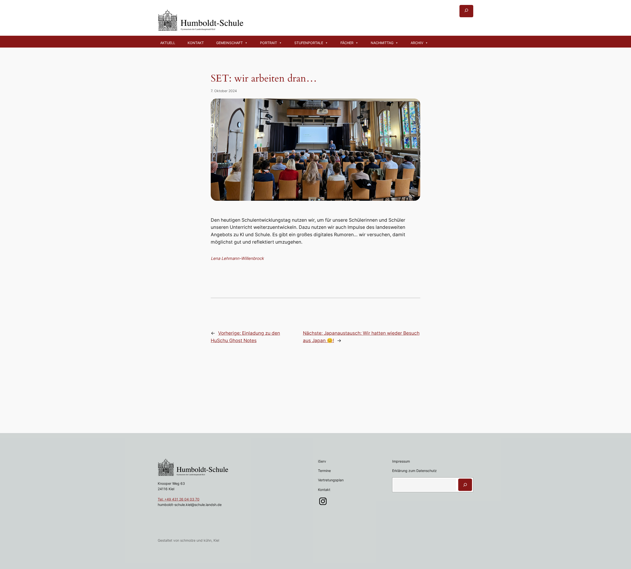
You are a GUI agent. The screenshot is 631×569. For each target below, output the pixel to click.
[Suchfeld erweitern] (466, 11)
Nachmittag (382, 43)
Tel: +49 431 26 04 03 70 (178, 499)
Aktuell (167, 43)
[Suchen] (465, 485)
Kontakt (196, 43)
